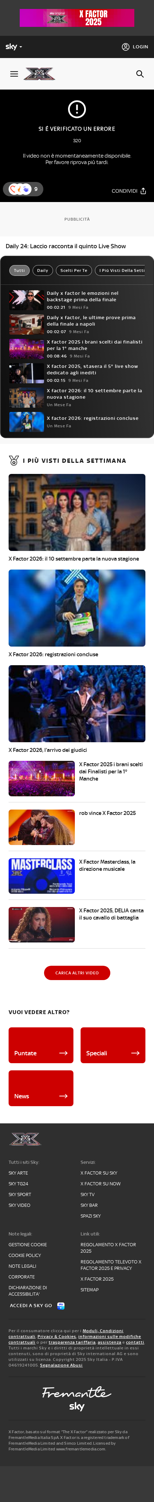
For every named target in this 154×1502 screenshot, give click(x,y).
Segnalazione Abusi (61, 1365)
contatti (135, 1342)
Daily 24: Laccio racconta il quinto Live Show (66, 246)
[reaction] (26, 189)
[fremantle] (77, 1392)
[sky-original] (77, 1406)
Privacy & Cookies (57, 1336)
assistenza (109, 1342)
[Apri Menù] (14, 73)
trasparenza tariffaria (72, 1342)
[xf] (42, 74)
